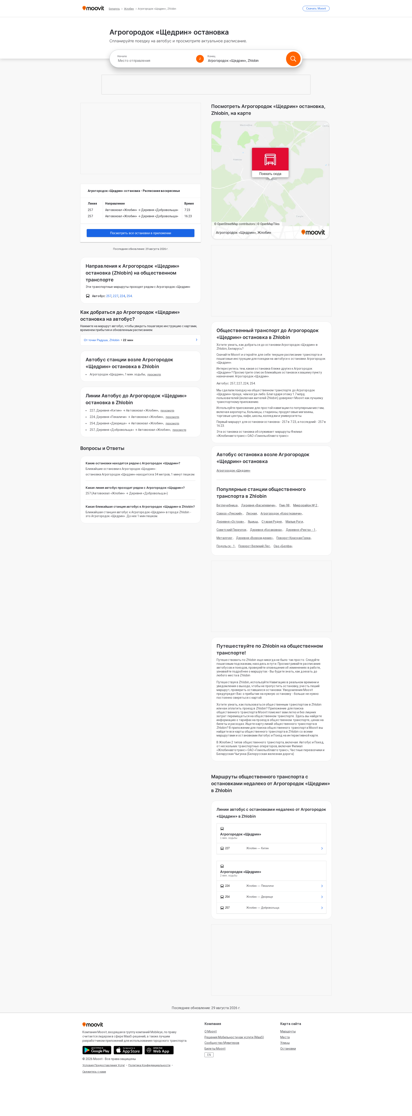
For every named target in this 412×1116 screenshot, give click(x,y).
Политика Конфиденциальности (149, 1065)
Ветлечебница (227, 505)
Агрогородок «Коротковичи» (281, 513)
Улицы (285, 1043)
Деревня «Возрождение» (254, 538)
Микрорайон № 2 (305, 505)
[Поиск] (293, 59)
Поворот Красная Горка (293, 538)
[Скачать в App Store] (128, 1050)
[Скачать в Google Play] (96, 1050)
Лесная (251, 513)
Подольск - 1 (226, 546)
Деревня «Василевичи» (258, 505)
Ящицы (253, 521)
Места (285, 1037)
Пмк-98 (284, 505)
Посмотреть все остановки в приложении (140, 233)
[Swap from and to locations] (200, 59)
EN (209, 1055)
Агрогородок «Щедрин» (233, 470)
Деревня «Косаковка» (266, 529)
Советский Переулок (231, 529)
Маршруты (288, 1031)
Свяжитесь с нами (94, 1071)
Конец (211, 56)
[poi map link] (270, 180)
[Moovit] (93, 8)
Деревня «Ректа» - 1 (300, 529)
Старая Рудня (272, 521)
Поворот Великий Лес (254, 546)
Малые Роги (294, 521)
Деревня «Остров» (230, 521)
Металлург (224, 538)
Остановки (288, 1048)
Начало (122, 56)
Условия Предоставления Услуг (103, 1065)
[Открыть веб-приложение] (159, 1050)
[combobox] (154, 60)
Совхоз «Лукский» (229, 513)
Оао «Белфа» (283, 546)
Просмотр (154, 374)
